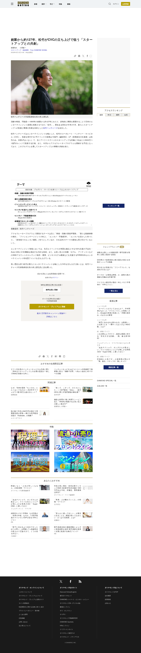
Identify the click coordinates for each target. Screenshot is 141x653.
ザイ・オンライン (66, 611)
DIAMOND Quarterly (66, 622)
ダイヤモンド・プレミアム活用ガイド (31, 599)
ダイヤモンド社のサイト (68, 587)
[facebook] (70, 582)
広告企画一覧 (102, 386)
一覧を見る (113, 291)
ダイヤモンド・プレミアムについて (30, 596)
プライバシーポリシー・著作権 (29, 611)
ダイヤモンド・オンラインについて (31, 587)
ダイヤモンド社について (113, 587)
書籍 (68, 4)
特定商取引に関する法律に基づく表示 (31, 607)
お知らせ (108, 603)
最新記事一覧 (114, 367)
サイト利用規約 (24, 603)
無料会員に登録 (52, 289)
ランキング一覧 (113, 205)
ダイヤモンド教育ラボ (67, 633)
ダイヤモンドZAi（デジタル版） (70, 603)
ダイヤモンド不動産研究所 (69, 618)
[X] (61, 582)
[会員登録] (125, 4)
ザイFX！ (63, 614)
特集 (60, 4)
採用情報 (108, 599)
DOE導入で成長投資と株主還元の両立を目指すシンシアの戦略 (113, 261)
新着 (35, 4)
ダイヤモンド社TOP (111, 592)
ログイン (116, 4)
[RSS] (80, 582)
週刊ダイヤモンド (66, 596)
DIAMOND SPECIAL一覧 (106, 380)
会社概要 (108, 596)
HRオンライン (64, 625)
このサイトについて (25, 592)
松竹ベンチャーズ (50, 128)
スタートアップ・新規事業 (20, 50)
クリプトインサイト (66, 629)
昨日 (109, 115)
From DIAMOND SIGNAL (38, 50)
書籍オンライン (65, 607)
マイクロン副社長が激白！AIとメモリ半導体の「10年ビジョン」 (113, 283)
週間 (117, 115)
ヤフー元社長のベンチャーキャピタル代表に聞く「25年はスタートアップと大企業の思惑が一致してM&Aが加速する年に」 (30, 371)
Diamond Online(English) (68, 592)
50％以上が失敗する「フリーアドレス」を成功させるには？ (113, 268)
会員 (126, 115)
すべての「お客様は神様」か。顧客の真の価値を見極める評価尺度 (113, 276)
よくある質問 (23, 614)
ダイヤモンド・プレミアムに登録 (51, 306)
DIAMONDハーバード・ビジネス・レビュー (74, 599)
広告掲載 (22, 618)
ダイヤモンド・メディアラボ (69, 637)
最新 (101, 115)
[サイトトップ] (23, 3)
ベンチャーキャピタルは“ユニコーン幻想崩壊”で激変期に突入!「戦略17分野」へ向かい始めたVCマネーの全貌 (73, 371)
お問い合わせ (23, 622)
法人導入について (25, 625)
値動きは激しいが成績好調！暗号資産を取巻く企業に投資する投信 (113, 253)
